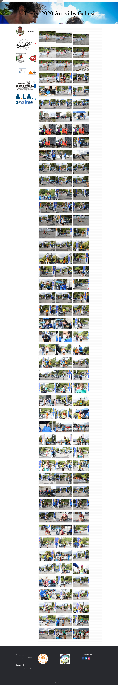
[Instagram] (89, 658)
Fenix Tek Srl (62, 682)
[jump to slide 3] (22, 62)
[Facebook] (83, 658)
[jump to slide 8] (29, 62)
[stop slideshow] (33, 62)
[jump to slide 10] (32, 62)
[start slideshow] (18, 62)
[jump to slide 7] (28, 62)
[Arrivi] (47, 41)
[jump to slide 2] (21, 62)
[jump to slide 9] (30, 62)
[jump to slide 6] (26, 62)
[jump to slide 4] (24, 62)
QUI (31, 658)
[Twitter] (86, 658)
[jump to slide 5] (25, 62)
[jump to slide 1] (19, 62)
